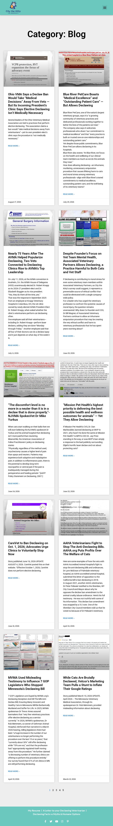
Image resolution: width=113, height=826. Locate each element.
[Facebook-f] (45, 821)
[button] (104, 7)
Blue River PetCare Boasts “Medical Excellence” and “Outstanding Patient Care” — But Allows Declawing (83, 100)
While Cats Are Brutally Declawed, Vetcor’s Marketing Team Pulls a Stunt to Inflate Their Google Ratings (83, 683)
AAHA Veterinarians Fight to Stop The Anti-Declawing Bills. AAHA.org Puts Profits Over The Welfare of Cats (84, 548)
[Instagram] (62, 821)
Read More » (13, 146)
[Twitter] (50, 821)
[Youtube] (56, 821)
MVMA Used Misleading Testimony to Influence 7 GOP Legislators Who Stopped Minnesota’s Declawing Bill (28, 683)
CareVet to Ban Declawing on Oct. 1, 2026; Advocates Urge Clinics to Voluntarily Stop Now (28, 548)
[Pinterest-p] (67, 821)
